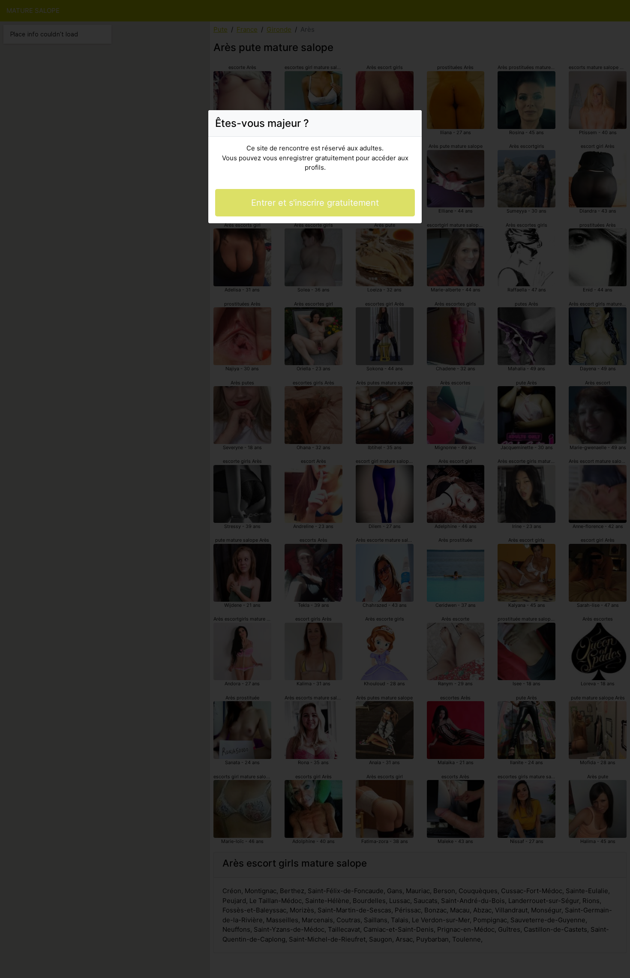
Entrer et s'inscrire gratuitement (315, 203)
